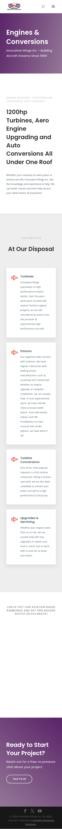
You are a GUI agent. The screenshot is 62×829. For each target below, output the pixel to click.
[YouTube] (40, 811)
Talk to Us (19, 779)
